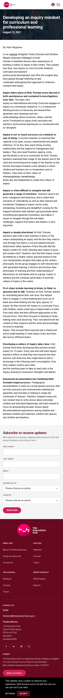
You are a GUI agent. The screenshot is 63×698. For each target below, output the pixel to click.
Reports (37, 585)
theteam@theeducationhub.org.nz (19, 616)
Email (6, 471)
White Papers (39, 579)
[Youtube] (29, 646)
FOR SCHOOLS (9, 572)
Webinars (37, 550)
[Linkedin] (14, 646)
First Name (8, 447)
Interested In (10, 483)
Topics (36, 562)
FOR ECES (37, 543)
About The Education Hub (15, 550)
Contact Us (8, 562)
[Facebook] (6, 646)
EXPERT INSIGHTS (41, 572)
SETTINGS (10, 693)
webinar (13, 54)
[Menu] (58, 4)
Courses (37, 556)
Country (7, 495)
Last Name (8, 459)
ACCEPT (23, 693)
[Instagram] (21, 646)
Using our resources (12, 556)
